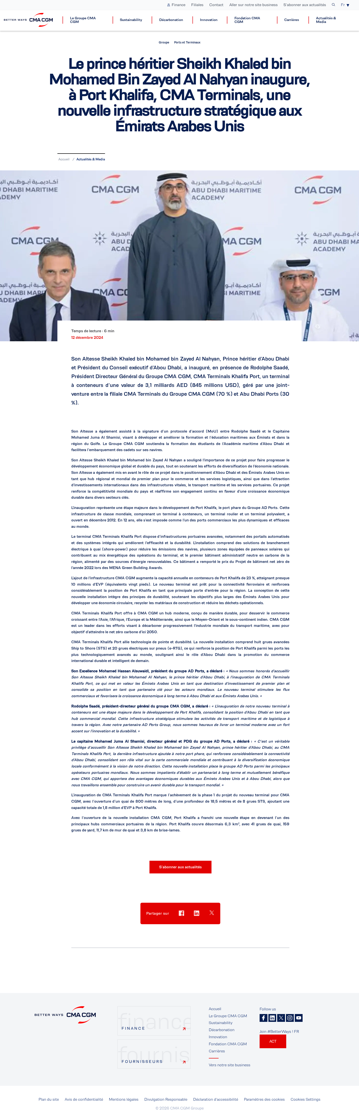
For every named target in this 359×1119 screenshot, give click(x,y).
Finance (178, 5)
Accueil (63, 159)
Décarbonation (171, 20)
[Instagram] (290, 1018)
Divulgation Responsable (165, 1099)
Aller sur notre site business (253, 5)
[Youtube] (299, 1018)
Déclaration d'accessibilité (215, 1099)
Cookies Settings (305, 1099)
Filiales (197, 5)
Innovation (209, 20)
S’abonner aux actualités (305, 5)
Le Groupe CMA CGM (83, 20)
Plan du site (49, 1099)
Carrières (291, 20)
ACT (272, 1041)
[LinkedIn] (272, 1018)
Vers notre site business (229, 1065)
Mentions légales (123, 1099)
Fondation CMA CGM (247, 20)
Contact (216, 5)
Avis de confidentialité (84, 1099)
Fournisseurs (142, 1061)
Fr (343, 5)
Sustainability (131, 20)
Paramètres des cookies (264, 1099)
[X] (281, 1018)
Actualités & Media (326, 20)
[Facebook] (263, 1018)
